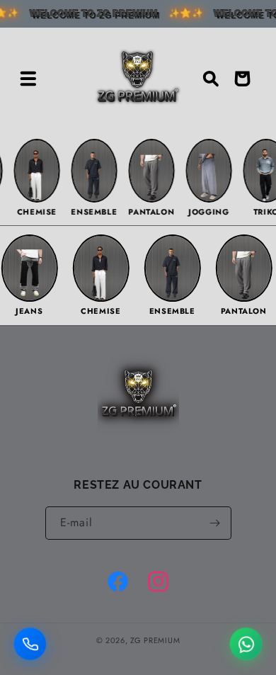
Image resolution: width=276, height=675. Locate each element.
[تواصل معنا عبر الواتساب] (246, 643)
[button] (28, 78)
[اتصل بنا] (30, 643)
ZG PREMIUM (155, 640)
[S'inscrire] (215, 523)
